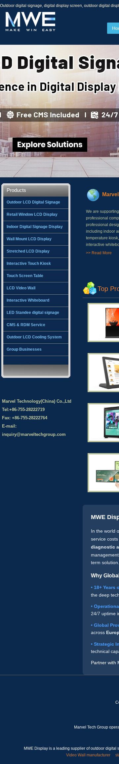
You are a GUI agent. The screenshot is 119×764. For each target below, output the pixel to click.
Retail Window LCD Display (32, 214)
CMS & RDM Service (26, 325)
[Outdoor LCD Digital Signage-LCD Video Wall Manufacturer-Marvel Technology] (30, 30)
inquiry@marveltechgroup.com (34, 434)
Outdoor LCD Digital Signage (33, 202)
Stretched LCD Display (28, 251)
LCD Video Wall (21, 288)
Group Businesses (24, 349)
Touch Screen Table (25, 275)
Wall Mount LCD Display (29, 239)
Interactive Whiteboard (28, 300)
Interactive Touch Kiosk (29, 263)
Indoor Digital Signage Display (35, 226)
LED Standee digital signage (33, 312)
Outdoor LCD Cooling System (34, 337)
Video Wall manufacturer (88, 755)
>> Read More (99, 253)
